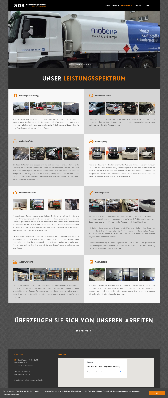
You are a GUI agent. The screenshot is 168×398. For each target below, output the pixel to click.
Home (107, 5)
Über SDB (115, 5)
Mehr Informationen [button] (11, 394)
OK (120, 372)
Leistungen (125, 5)
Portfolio (139, 5)
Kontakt (149, 5)
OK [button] (157, 393)
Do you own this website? (95, 372)
